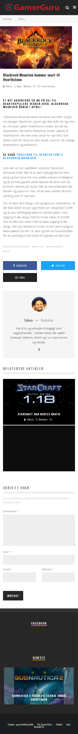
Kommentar (10, 511)
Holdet (59, 724)
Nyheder (28, 86)
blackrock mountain (17, 246)
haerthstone (55, 246)
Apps (19, 86)
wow (7, 251)
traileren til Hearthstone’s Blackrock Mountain (33, 156)
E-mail (7, 569)
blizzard (39, 246)
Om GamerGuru (44, 724)
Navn (7, 552)
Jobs (68, 724)
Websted (47, 569)
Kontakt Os (39, 727)
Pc (34, 86)
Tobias (8, 86)
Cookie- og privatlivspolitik (20, 724)
